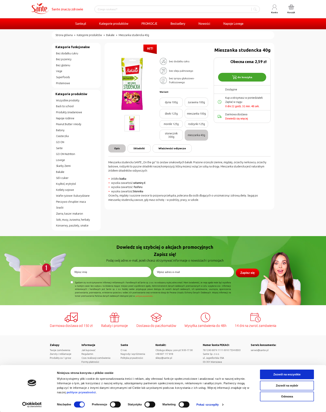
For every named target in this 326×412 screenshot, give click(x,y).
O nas (124, 350)
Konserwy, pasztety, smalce (72, 225)
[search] (255, 9)
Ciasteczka (62, 136)
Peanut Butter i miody (68, 124)
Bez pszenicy (64, 59)
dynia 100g (171, 102)
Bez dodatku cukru (67, 53)
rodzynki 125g (196, 124)
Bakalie (110, 35)
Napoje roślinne (65, 118)
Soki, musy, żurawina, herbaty (73, 219)
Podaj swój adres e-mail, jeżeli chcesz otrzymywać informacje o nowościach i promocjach (165, 260)
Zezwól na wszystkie (287, 374)
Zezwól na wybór (287, 385)
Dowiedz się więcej (236, 118)
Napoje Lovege (233, 23)
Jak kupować (88, 350)
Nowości (204, 23)
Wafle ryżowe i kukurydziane (73, 195)
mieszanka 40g (196, 135)
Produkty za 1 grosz (60, 358)
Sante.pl (80, 23)
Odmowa (287, 396)
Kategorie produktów (113, 23)
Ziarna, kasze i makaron (69, 213)
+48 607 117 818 (164, 354)
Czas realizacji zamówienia (96, 358)
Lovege (60, 160)
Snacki (59, 207)
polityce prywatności (81, 392)
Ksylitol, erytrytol (66, 183)
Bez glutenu (63, 65)
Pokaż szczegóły (207, 404)
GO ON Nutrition (65, 154)
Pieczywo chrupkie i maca (71, 201)
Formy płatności (90, 361)
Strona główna (64, 35)
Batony (60, 130)
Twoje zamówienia (60, 350)
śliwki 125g (171, 113)
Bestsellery (178, 23)
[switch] (115, 404)
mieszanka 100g (196, 113)
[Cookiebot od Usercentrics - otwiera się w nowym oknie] (31, 404)
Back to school (65, 106)
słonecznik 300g (171, 135)
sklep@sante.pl (163, 358)
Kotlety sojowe (65, 189)
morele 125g (171, 124)
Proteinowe (63, 83)
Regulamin (87, 354)
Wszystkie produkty (67, 100)
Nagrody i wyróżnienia (133, 354)
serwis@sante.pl (259, 350)
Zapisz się (247, 272)
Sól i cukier (62, 177)
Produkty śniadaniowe (69, 112)
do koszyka (245, 77)
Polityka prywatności (132, 358)
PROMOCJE (149, 23)
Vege (59, 71)
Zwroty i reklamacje (60, 354)
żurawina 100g (196, 102)
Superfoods (63, 77)
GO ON (60, 142)
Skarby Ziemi (63, 165)
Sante (59, 148)
